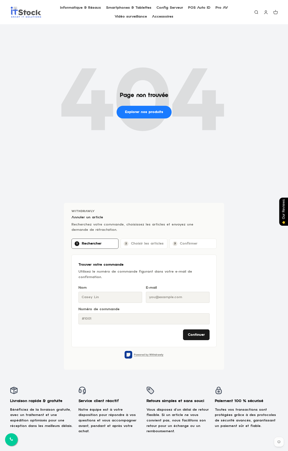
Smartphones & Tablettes (128, 7)
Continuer (196, 334)
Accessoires (162, 16)
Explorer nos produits (144, 112)
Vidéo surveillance (131, 16)
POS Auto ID (199, 7)
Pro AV (221, 7)
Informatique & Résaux (80, 7)
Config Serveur (169, 7)
